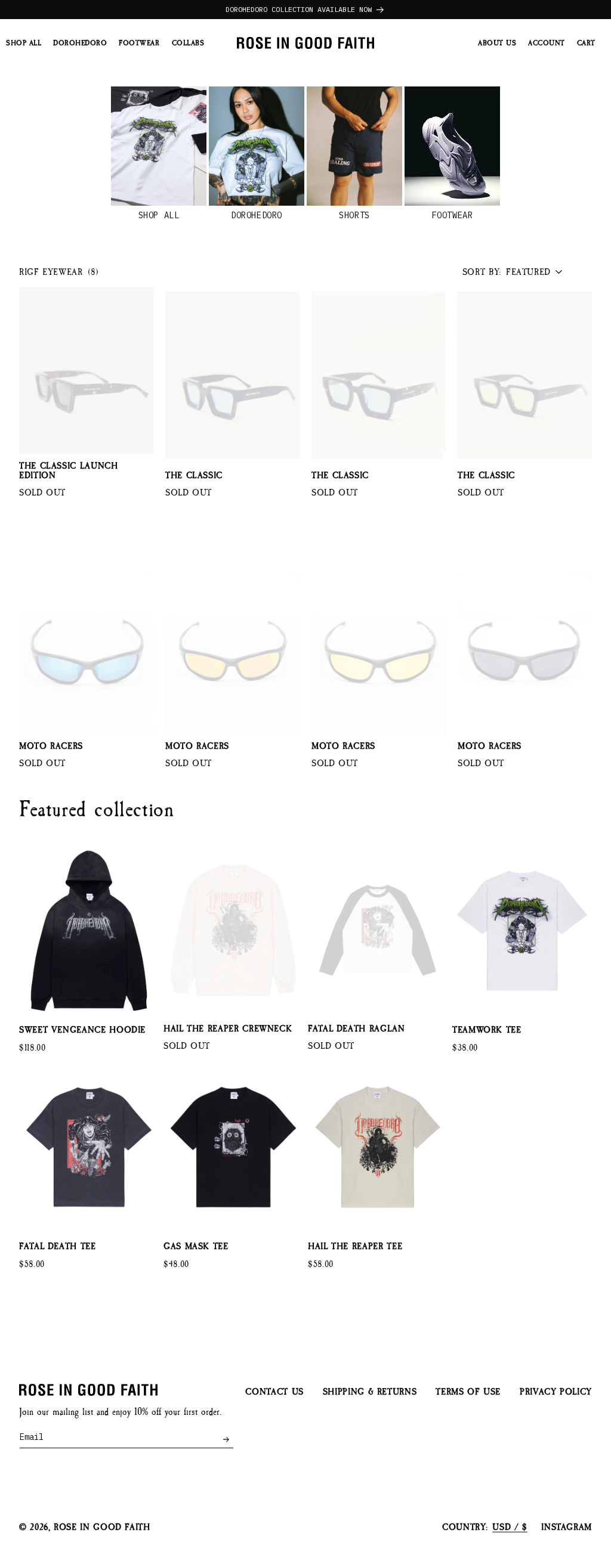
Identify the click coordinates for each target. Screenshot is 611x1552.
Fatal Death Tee (57, 1246)
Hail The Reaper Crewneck (227, 1029)
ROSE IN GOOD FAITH (102, 1527)
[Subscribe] (225, 1439)
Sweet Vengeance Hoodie (82, 1030)
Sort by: (481, 272)
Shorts (354, 215)
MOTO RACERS (51, 746)
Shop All (158, 215)
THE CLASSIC (194, 476)
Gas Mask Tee (196, 1246)
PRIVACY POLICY (556, 1391)
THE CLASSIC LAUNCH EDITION (68, 471)
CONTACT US (274, 1392)
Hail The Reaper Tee (355, 1246)
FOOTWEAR (452, 215)
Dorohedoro (256, 215)
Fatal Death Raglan (356, 1029)
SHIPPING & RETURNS (370, 1391)
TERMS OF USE (468, 1391)
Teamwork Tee (486, 1030)
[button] (586, 43)
